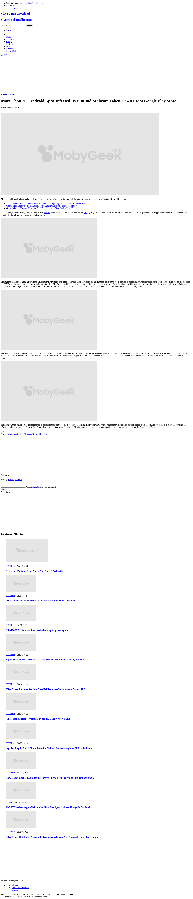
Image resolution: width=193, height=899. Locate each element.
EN (2, 55)
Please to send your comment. (40, 487)
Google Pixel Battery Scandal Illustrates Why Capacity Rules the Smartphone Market (41, 206)
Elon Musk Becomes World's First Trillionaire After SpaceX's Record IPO (45, 689)
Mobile (9, 37)
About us (15, 885)
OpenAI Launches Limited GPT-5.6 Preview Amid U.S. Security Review (45, 659)
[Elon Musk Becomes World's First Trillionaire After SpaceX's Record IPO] (21, 680)
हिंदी (5, 55)
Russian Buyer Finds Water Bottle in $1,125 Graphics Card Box (40, 600)
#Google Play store (39, 434)
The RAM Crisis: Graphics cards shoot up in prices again (37, 630)
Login (14, 8)
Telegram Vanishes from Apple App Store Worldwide (34, 571)
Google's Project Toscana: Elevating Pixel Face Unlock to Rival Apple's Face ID (39, 208)
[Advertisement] (80, 75)
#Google (27, 434)
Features (9, 44)
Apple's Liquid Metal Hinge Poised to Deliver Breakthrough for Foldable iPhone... (50, 748)
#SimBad (20, 434)
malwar (76, 284)
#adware (12, 434)
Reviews (10, 49)
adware (47, 213)
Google (87, 213)
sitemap (15, 890)
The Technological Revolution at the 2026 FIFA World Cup (38, 718)
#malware (5, 434)
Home (3, 94)
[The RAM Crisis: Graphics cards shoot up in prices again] (21, 621)
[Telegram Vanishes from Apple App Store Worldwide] (27, 561)
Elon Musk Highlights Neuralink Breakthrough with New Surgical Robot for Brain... (52, 836)
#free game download (15, 13)
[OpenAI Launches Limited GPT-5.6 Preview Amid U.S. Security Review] (21, 650)
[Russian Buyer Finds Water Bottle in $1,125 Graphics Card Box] (21, 591)
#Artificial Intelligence (16, 19)
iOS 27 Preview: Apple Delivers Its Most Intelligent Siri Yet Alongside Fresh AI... (49, 807)
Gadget (9, 41)
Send (4, 489)
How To (9, 46)
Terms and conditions (20, 887)
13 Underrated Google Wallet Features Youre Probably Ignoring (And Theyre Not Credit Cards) (46, 203)
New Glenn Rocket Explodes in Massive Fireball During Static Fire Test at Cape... (50, 777)
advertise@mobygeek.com (31, 3)
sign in (34, 487)
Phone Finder (11, 51)
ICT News (10, 39)
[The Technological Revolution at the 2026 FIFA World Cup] (21, 709)
